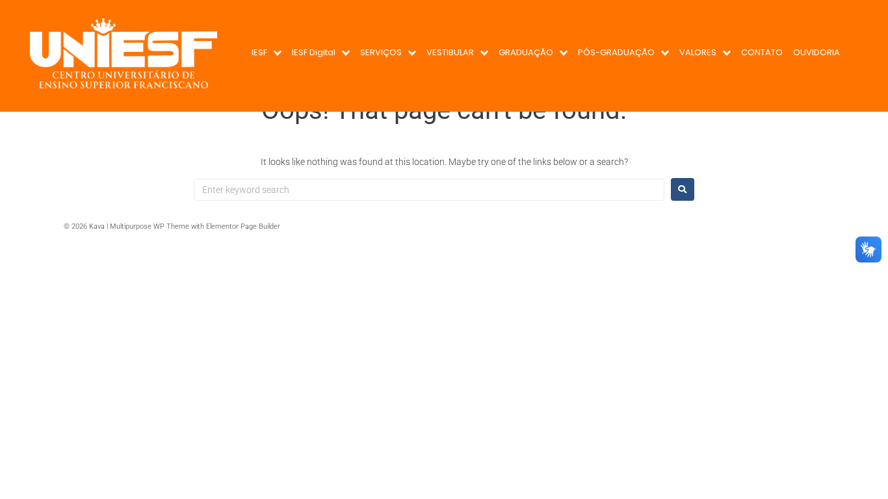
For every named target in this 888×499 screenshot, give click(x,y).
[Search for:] (429, 190)
